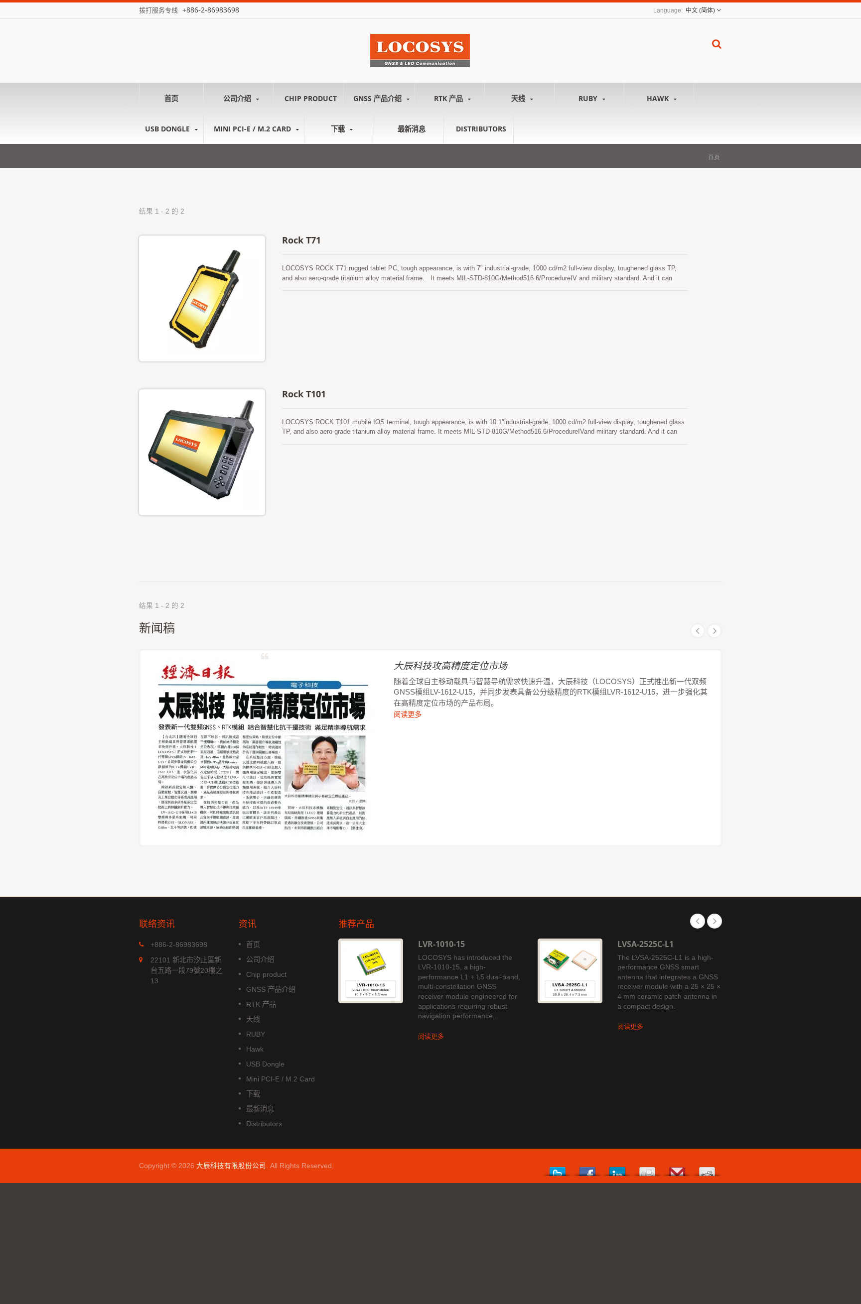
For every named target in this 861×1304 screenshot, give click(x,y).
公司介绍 (238, 98)
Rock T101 (304, 394)
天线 (519, 98)
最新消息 (412, 128)
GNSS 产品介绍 (378, 98)
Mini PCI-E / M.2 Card (253, 128)
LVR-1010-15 (441, 944)
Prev (697, 630)
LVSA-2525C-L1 (645, 944)
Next (714, 630)
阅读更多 (408, 714)
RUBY (588, 98)
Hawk (659, 98)
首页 (171, 98)
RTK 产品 (449, 98)
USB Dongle (168, 128)
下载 (339, 128)
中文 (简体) (700, 10)
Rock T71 (301, 240)
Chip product (311, 98)
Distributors (481, 128)
